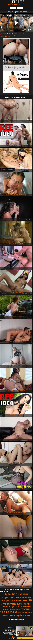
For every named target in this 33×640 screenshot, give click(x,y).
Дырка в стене (5, 36)
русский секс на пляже (15, 610)
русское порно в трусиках (25, 612)
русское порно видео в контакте (16, 616)
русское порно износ (25, 614)
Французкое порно (16, 35)
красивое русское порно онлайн (15, 596)
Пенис (25, 35)
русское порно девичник (11, 614)
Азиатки (6, 35)
